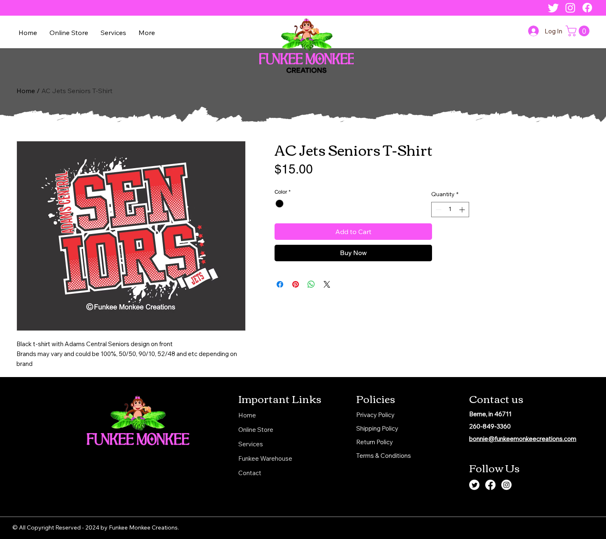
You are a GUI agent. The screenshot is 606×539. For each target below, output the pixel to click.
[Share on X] (327, 284)
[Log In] (533, 31)
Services (250, 444)
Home (25, 91)
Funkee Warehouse (265, 458)
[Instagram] (570, 7)
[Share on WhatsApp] (311, 284)
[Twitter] (553, 7)
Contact (249, 473)
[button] (68, 32)
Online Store (255, 430)
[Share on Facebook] (280, 284)
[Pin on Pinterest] (296, 284)
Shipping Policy (377, 428)
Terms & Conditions (383, 455)
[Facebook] (587, 7)
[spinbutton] (450, 209)
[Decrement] (437, 209)
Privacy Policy (375, 415)
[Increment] (463, 209)
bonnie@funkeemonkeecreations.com (522, 439)
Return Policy (374, 442)
